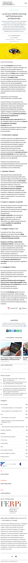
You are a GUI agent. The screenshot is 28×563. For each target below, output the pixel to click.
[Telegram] (21, 331)
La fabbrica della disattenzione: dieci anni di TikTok (14, 386)
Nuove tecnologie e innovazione (8, 453)
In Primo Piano (4, 440)
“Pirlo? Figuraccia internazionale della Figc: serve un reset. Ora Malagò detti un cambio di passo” (15, 382)
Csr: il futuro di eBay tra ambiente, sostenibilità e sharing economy (11, 358)
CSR (2, 414)
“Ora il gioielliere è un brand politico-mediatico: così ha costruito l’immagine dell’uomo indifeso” (14, 394)
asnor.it (16, 37)
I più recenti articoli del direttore (8, 436)
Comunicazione (4, 404)
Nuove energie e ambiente (7, 450)
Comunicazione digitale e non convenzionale (12, 407)
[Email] (7, 331)
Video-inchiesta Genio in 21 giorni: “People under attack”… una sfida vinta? (14, 379)
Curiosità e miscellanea (14, 10)
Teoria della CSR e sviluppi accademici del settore (13, 426)
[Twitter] (13, 331)
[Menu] (25, 3)
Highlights (3, 433)
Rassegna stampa (5, 456)
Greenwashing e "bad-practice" (9, 417)
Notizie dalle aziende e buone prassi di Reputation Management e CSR (12, 421)
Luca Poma (14, 320)
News (2, 446)
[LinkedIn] (10, 331)
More (25, 326)
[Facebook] (15, 331)
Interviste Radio (4, 443)
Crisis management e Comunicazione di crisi (12, 411)
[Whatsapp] (18, 331)
